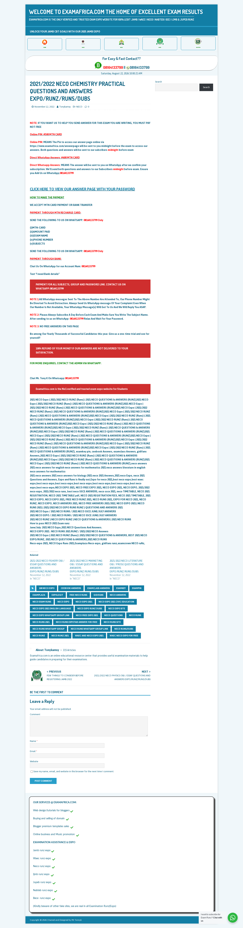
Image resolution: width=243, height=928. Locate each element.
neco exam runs (42, 602)
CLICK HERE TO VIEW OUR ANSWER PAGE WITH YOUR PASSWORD (82, 189)
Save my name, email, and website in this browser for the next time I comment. (73, 771)
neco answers (118, 595)
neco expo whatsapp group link (51, 615)
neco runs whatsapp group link (89, 629)
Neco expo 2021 (84, 602)
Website (34, 761)
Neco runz (39, 635)
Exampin (136, 588)
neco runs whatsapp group (48, 629)
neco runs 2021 (41, 622)
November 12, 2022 (44, 106)
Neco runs (135, 615)
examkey (121, 588)
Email (33, 751)
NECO (79, 106)
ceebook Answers (71, 588)
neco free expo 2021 (87, 615)
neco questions (113, 615)
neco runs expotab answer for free (76, 622)
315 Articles (69, 650)
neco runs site (112, 622)
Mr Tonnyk (77, 920)
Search (158, 81)
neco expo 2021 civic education (116, 602)
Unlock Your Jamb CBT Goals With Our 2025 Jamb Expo (65, 31)
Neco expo (63, 602)
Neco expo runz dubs (89, 608)
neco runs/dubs (123, 629)
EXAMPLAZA (39, 595)
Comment (35, 714)
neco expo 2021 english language (52, 608)
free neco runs (78, 595)
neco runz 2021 (60, 635)
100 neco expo (46, 588)
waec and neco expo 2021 (89, 635)
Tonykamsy (65, 106)
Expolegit (57, 595)
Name (33, 741)
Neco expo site (116, 608)
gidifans (98, 595)
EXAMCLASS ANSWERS (98, 588)
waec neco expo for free (124, 635)
